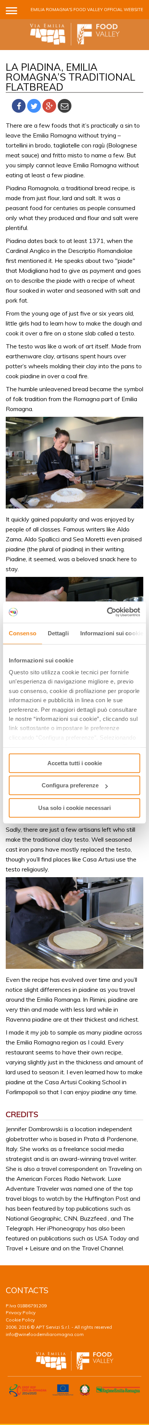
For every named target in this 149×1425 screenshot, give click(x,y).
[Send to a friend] (64, 106)
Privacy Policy (21, 1312)
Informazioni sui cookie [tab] (111, 633)
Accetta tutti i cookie (74, 763)
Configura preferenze (70, 785)
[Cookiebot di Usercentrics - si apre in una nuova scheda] (107, 612)
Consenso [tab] (22, 633)
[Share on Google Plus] (49, 106)
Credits (22, 1114)
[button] (11, 9)
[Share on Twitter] (34, 106)
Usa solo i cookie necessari (74, 808)
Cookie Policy (20, 1320)
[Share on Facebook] (19, 106)
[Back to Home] (75, 34)
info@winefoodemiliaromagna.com (45, 1334)
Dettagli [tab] (58, 633)
